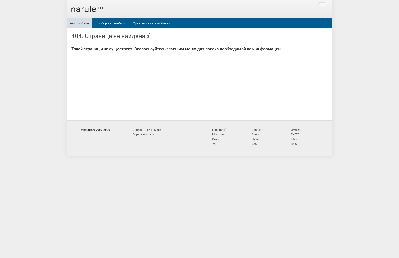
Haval (255, 139)
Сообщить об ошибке (147, 129)
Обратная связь (143, 134)
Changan (257, 129)
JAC (254, 144)
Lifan (294, 139)
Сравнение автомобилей (151, 23)
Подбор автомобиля (110, 23)
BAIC (294, 144)
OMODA (296, 129)
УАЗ (214, 144)
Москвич (218, 134)
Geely (215, 139)
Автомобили (79, 23)
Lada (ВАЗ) (219, 129)
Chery (255, 134)
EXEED (295, 134)
